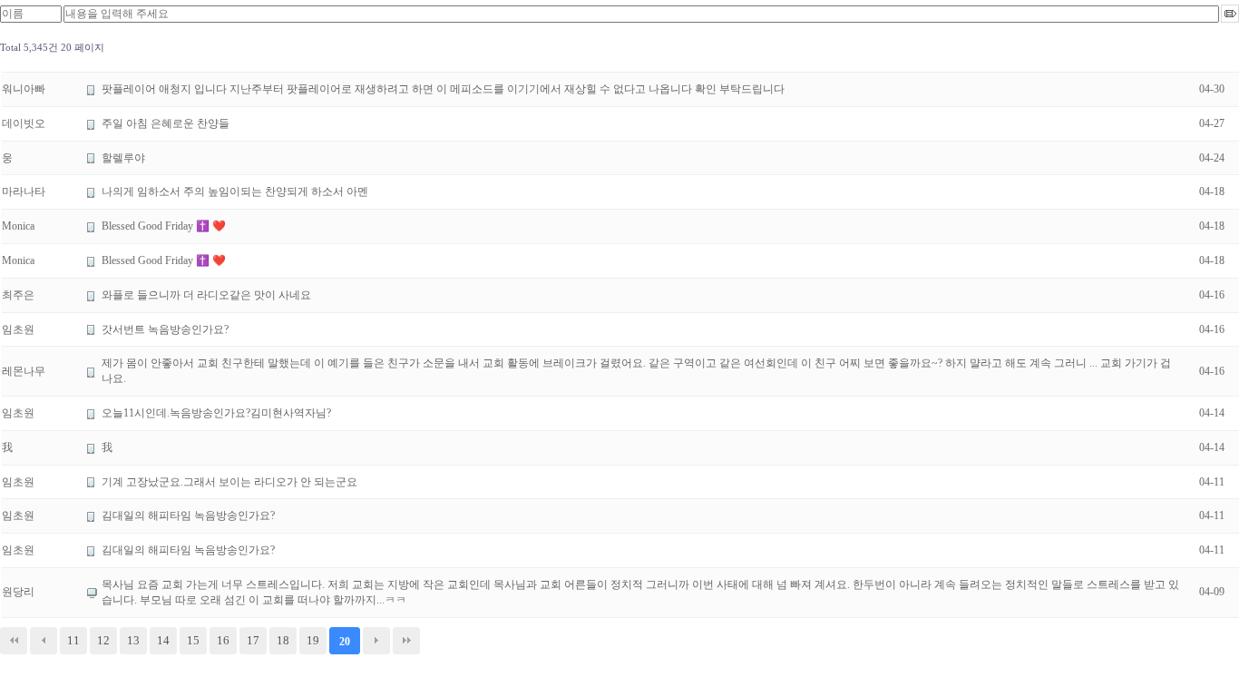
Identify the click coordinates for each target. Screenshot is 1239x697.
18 (283, 640)
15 (193, 640)
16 (223, 640)
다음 (376, 640)
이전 (43, 640)
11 (73, 640)
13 (133, 640)
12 (103, 640)
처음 (13, 640)
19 (313, 640)
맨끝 (406, 640)
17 (253, 640)
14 (163, 640)
